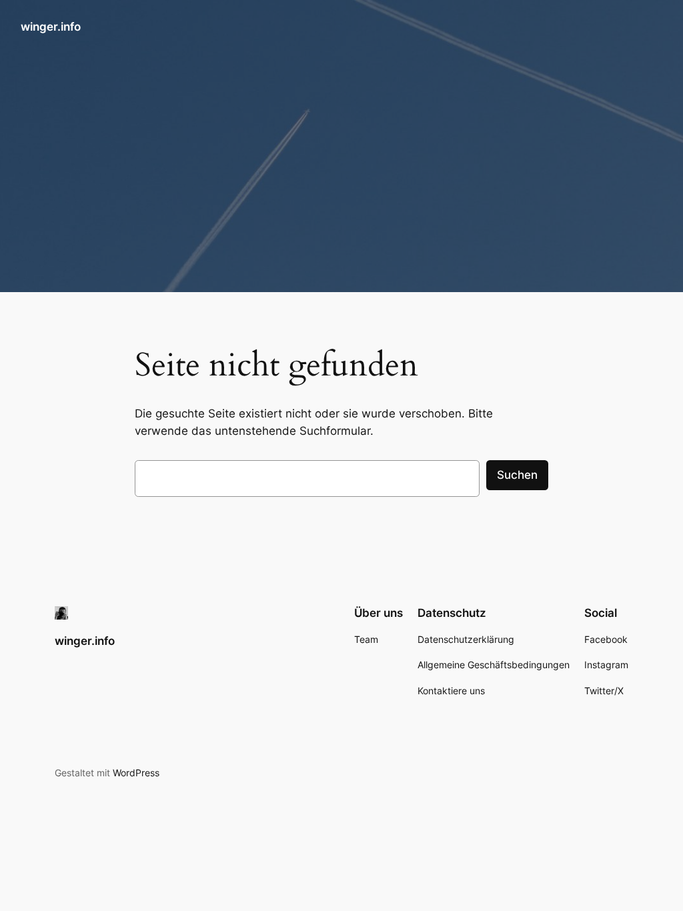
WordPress (136, 772)
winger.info (51, 26)
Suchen (517, 475)
